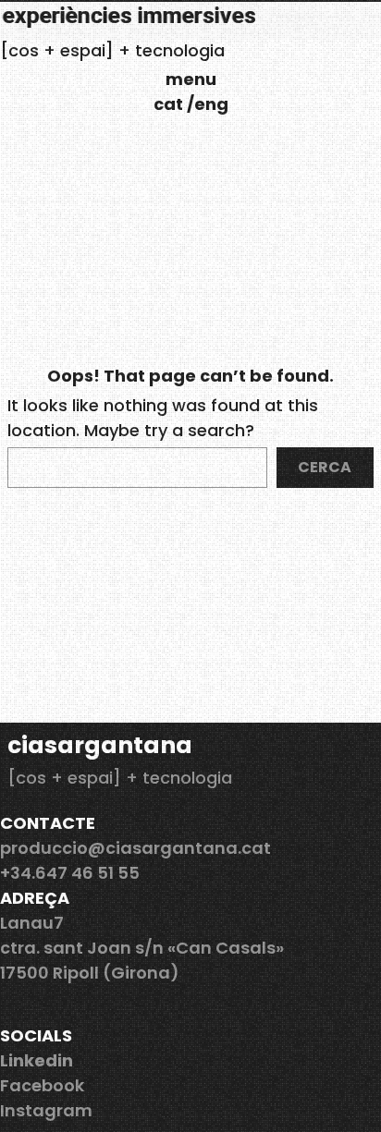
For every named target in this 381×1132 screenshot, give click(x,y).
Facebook (42, 1085)
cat (170, 104)
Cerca (324, 467)
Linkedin (36, 1060)
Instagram (46, 1110)
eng (211, 104)
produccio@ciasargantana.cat (135, 847)
